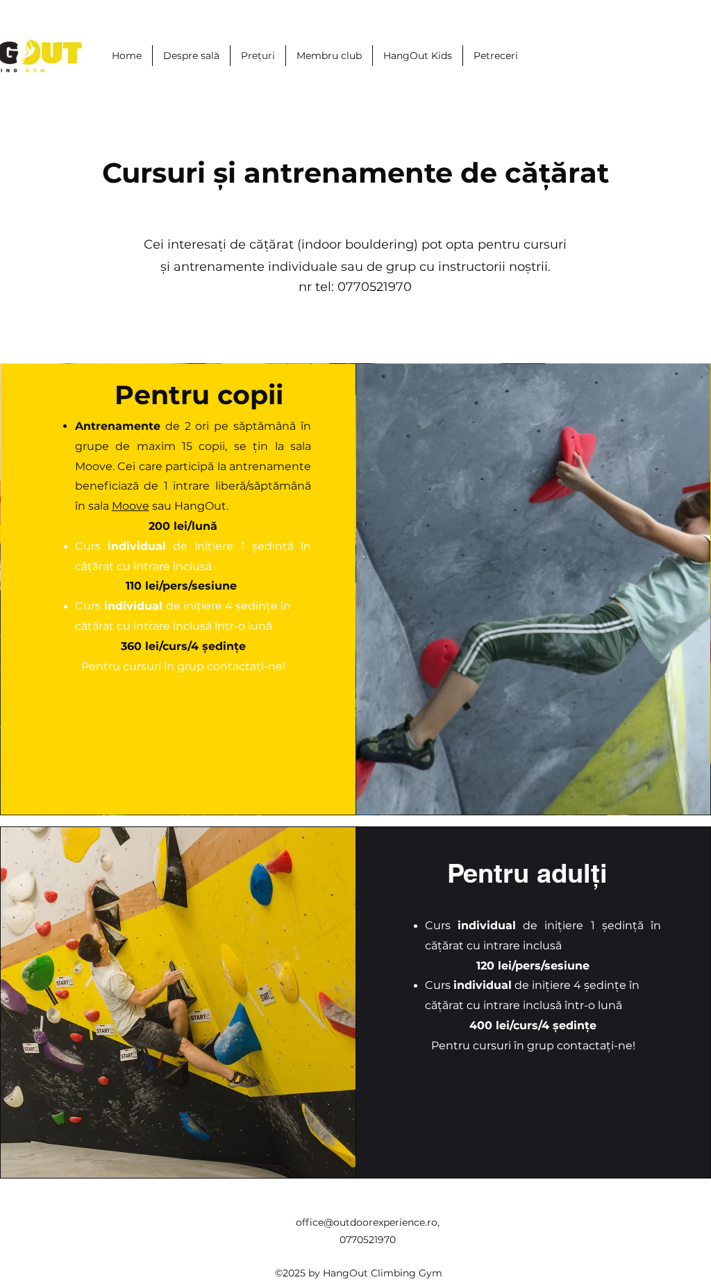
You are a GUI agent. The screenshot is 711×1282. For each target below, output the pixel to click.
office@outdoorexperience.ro (366, 1222)
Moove (130, 506)
